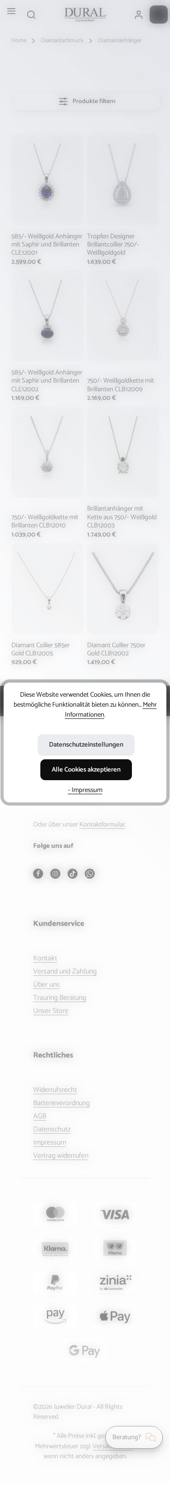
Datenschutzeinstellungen (86, 744)
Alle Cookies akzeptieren (86, 769)
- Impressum (85, 790)
